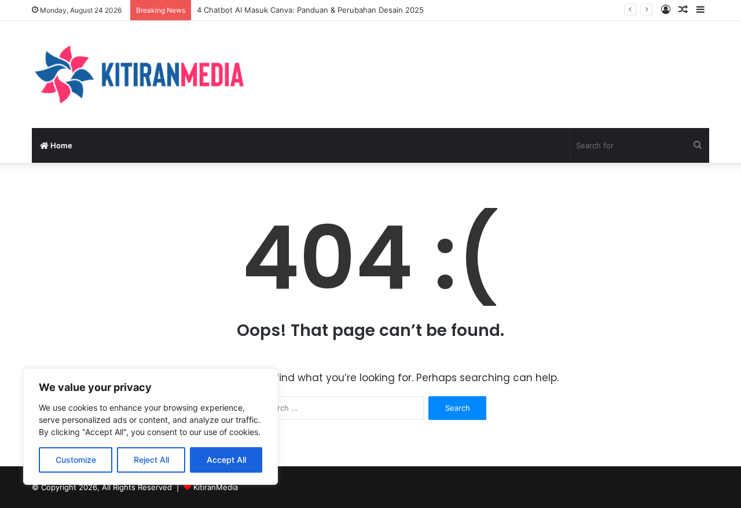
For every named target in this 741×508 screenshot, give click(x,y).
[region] (150, 426)
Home (60, 145)
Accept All (226, 460)
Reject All (151, 460)
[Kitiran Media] (139, 74)
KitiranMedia (215, 487)
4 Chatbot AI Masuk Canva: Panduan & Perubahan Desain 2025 (310, 9)
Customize (76, 460)
